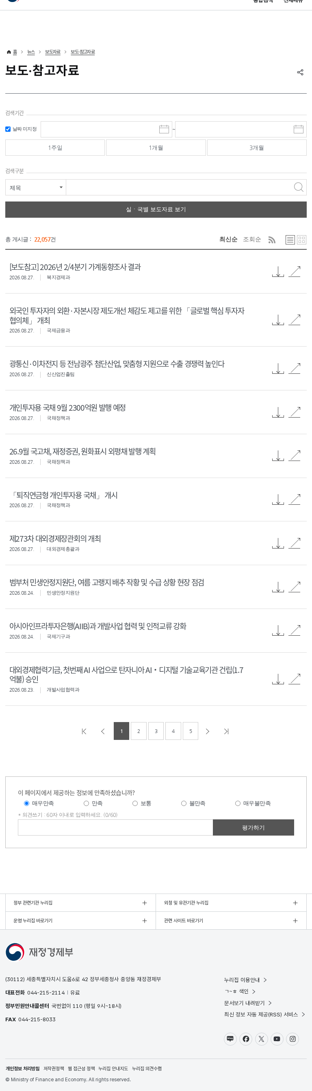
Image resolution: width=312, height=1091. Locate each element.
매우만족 (43, 803)
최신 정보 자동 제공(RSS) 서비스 (261, 1014)
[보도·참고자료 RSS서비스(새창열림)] (272, 240)
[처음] (84, 730)
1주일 (55, 147)
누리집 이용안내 (242, 980)
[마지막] (227, 730)
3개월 (256, 147)
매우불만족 (257, 803)
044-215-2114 (46, 992)
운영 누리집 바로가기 (32, 921)
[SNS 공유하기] (300, 72)
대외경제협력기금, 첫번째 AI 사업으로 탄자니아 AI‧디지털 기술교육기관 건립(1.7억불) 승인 (126, 674)
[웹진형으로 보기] (302, 240)
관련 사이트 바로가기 (183, 921)
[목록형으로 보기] (290, 240)
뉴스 (31, 52)
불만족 (197, 803)
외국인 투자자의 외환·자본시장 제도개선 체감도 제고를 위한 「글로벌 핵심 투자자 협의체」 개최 (126, 315)
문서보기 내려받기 (244, 1003)
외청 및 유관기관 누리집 (186, 903)
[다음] (208, 730)
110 (77, 1006)
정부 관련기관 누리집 (32, 903)
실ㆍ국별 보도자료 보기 (156, 209)
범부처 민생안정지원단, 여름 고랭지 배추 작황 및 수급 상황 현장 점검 (106, 582)
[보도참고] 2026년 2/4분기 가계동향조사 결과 (75, 266)
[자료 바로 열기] (294, 272)
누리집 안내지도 (113, 1069)
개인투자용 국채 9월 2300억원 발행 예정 (67, 407)
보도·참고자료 (83, 52)
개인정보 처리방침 (22, 1069)
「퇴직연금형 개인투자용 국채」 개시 (63, 494)
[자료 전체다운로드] (278, 272)
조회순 (252, 239)
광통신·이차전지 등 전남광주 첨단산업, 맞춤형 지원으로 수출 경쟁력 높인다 (116, 363)
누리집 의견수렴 (147, 1069)
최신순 (228, 239)
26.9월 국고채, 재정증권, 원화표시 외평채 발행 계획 (82, 451)
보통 (146, 803)
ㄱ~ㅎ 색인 (236, 991)
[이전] (103, 730)
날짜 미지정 (25, 129)
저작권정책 (53, 1069)
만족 (97, 803)
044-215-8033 (37, 1019)
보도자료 (53, 52)
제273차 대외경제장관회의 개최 (54, 538)
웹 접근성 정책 (81, 1069)
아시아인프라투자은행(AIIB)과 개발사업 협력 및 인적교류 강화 (97, 625)
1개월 (156, 147)
